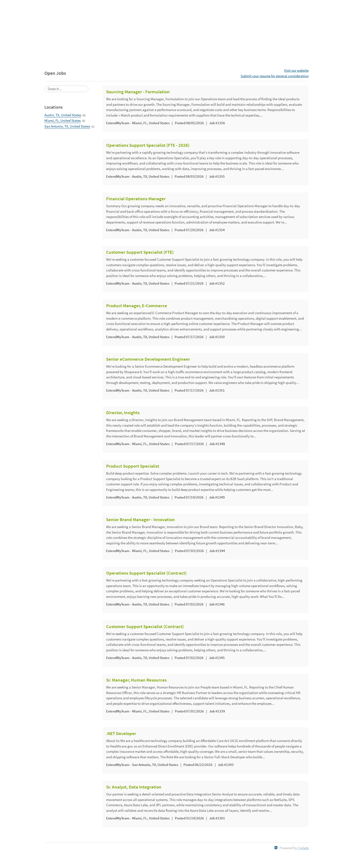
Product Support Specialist (132, 466)
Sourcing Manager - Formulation (138, 91)
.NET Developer (121, 733)
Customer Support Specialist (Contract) (145, 626)
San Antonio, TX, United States (67, 126)
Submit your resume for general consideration (275, 76)
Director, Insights (123, 412)
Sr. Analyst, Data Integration (133, 787)
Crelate (303, 848)
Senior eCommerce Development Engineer (148, 359)
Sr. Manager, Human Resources (136, 680)
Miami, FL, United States (62, 120)
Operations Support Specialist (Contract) (146, 573)
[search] (66, 89)
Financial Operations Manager (136, 198)
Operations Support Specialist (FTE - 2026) (147, 145)
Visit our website (296, 70)
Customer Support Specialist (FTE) (140, 252)
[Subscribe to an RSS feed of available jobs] (276, 847)
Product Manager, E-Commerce (136, 305)
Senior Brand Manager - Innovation (140, 519)
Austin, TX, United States (62, 115)
